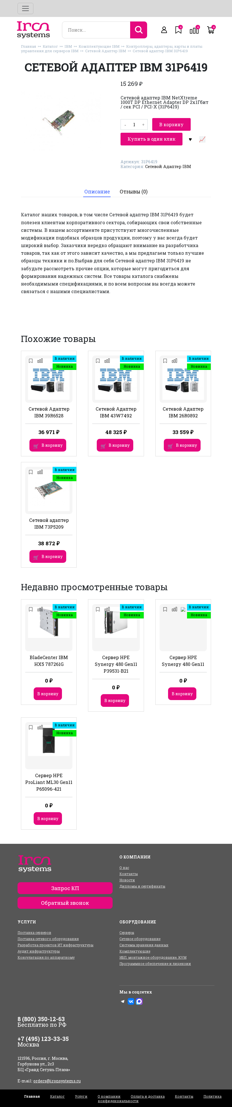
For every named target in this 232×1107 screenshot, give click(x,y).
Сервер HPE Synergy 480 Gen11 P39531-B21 (116, 664)
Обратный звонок (65, 902)
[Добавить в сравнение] (202, 139)
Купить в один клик (151, 139)
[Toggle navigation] (25, 8)
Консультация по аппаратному (46, 957)
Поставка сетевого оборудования (48, 938)
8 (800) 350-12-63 (41, 1019)
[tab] (97, 191)
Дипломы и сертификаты (142, 886)
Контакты (128, 873)
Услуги (81, 1096)
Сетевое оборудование (139, 938)
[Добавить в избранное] (190, 139)
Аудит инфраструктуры (39, 951)
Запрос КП (65, 888)
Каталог (50, 46)
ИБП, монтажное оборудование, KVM (152, 957)
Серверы (126, 932)
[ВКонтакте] (131, 1001)
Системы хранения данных (143, 945)
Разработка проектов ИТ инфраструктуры (55, 945)
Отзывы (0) (134, 191)
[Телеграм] (122, 1001)
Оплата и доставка (148, 1096)
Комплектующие (134, 951)
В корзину (171, 124)
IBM (68, 46)
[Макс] (139, 1001)
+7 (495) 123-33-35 (43, 1038)
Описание (97, 191)
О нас (124, 867)
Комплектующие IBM (99, 46)
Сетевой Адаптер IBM (105, 51)
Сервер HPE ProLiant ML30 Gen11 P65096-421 (48, 782)
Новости (127, 880)
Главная (28, 46)
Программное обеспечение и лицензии (155, 963)
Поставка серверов (34, 932)
